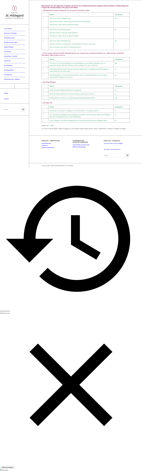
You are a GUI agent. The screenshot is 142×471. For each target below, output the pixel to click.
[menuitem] (14, 28)
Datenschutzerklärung (48, 147)
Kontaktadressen (46, 143)
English (6, 93)
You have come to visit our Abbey (113, 143)
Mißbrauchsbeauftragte (79, 147)
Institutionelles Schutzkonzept (81, 145)
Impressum (45, 145)
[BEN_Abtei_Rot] (14, 12)
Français (6, 99)
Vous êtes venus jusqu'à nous (112, 149)
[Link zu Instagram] (21, 86)
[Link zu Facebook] (7, 86)
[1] (70, 6)
